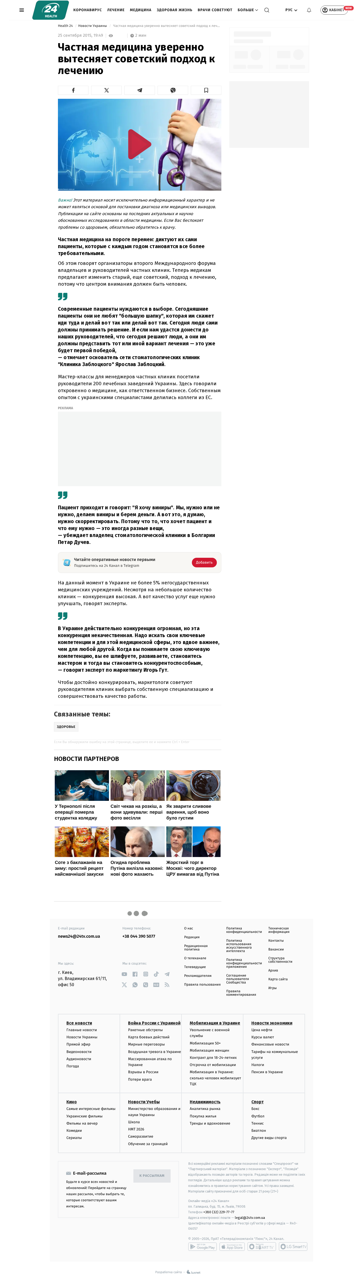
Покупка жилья (203, 1116)
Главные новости (81, 1030)
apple (232, 1246)
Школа (134, 1122)
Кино (71, 1101)
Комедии (74, 1130)
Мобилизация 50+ (205, 1043)
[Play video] (139, 144)
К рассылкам (152, 1176)
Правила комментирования (241, 993)
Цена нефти (261, 1030)
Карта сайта (278, 979)
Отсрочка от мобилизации (213, 1065)
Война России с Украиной (154, 1023)
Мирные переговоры (146, 1044)
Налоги (257, 1065)
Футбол (257, 1116)
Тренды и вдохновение (210, 1123)
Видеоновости (79, 1052)
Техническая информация (279, 930)
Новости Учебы (144, 1101)
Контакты (276, 940)
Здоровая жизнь (174, 10)
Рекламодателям (198, 976)
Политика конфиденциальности (244, 930)
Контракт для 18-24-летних (213, 1057)
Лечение (116, 10)
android (202, 1246)
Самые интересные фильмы (90, 1108)
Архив (273, 970)
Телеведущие (195, 967)
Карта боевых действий (149, 1037)
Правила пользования (202, 984)
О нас (188, 928)
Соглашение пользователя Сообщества (237, 979)
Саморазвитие (140, 1136)
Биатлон (258, 1130)
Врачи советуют (215, 10)
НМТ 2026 (136, 1129)
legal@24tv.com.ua (250, 1218)
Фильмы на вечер (82, 1123)
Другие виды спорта (269, 1138)
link (124, 974)
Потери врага (140, 1079)
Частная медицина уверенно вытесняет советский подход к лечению (166, 26)
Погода (72, 1066)
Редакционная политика (196, 947)
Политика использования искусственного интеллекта (239, 946)
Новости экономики (271, 1023)
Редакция (192, 937)
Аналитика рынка (205, 1108)
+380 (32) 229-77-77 (218, 1212)
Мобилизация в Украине (215, 1023)
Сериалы (74, 1138)
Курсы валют (262, 1037)
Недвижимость (205, 1101)
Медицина (140, 10)
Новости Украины (93, 26)
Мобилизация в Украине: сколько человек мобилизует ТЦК (215, 1078)
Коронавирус (87, 10)
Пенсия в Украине (267, 1072)
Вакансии (276, 949)
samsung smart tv (293, 1246)
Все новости (79, 1023)
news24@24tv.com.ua (79, 936)
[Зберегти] (206, 90)
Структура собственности (280, 960)
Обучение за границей (148, 1144)
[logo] (50, 10)
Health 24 (66, 26)
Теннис (257, 1123)
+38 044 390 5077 (139, 936)
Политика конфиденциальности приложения (244, 963)
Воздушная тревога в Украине (154, 1052)
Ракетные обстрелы (145, 1030)
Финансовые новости (270, 1044)
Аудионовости (78, 1059)
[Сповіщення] (309, 10)
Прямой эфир (78, 1044)
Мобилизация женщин (209, 1050)
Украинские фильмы (84, 1116)
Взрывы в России (143, 1072)
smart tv (261, 1246)
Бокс (255, 1108)
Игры (272, 988)
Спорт (257, 1101)
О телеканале (195, 958)
